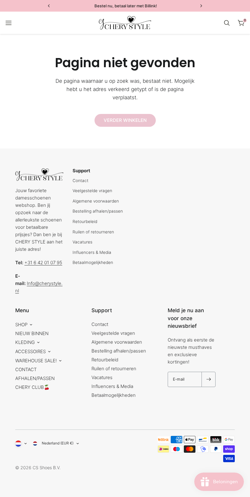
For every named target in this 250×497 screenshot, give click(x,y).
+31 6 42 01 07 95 (43, 262)
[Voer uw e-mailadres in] (209, 379)
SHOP (21, 324)
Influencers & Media (92, 252)
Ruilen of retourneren (93, 231)
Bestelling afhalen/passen (98, 211)
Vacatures (82, 241)
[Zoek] (226, 23)
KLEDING (25, 342)
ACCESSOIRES (30, 351)
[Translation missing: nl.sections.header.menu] (8, 23)
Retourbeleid (85, 221)
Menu (22, 310)
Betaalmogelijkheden (93, 262)
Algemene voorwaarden (96, 201)
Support (101, 310)
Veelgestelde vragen (92, 190)
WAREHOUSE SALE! (36, 361)
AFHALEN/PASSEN (35, 378)
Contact (80, 180)
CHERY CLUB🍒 (32, 387)
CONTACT (26, 369)
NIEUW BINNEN (31, 333)
